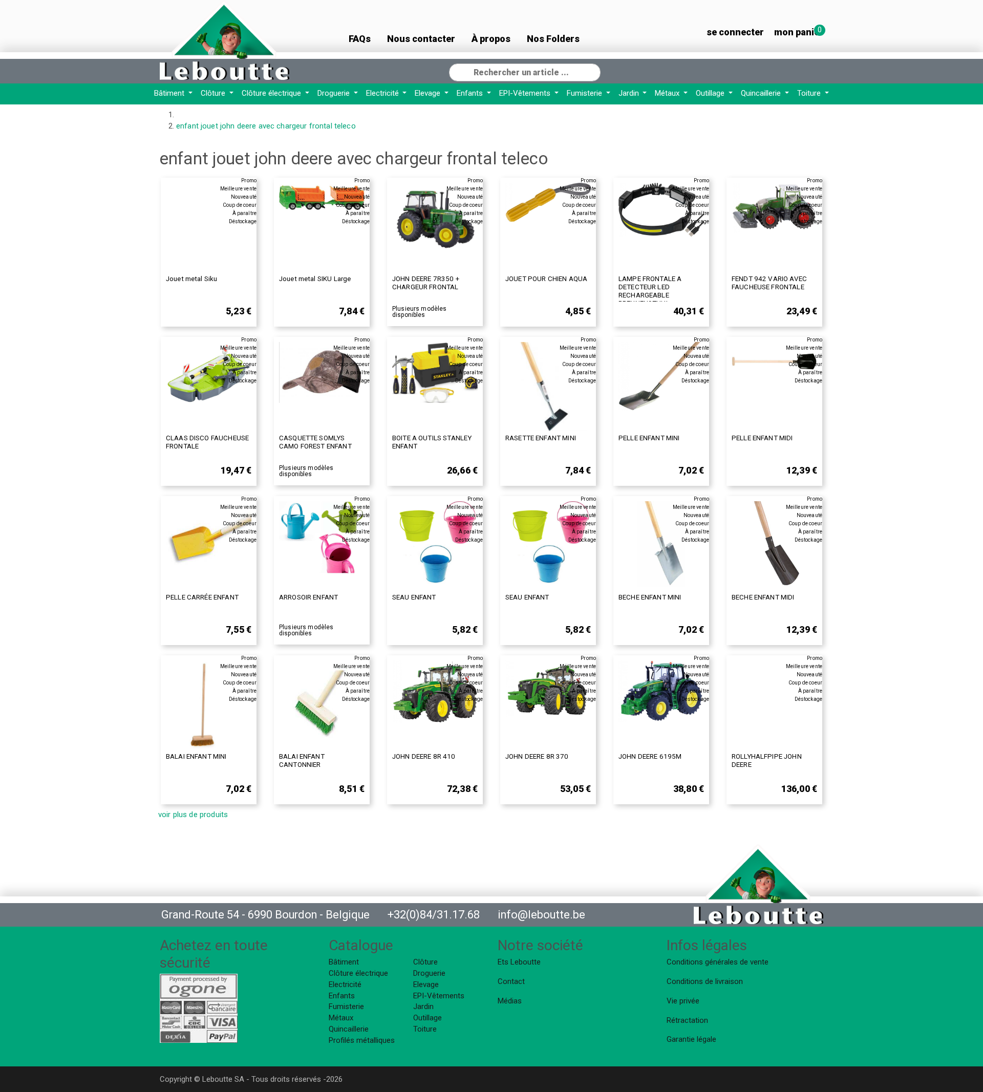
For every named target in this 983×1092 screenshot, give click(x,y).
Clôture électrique (272, 93)
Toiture (810, 93)
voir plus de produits (193, 814)
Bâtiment (170, 93)
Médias (510, 1000)
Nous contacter (421, 38)
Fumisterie (585, 93)
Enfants (471, 93)
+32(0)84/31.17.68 (434, 914)
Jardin (629, 93)
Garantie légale (691, 1039)
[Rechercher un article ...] (592, 71)
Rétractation (687, 1020)
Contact (511, 981)
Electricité (383, 93)
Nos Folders (553, 38)
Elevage (428, 93)
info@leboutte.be (541, 914)
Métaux (668, 93)
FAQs (360, 38)
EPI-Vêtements (525, 93)
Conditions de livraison (705, 981)
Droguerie (334, 93)
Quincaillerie (762, 93)
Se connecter (735, 32)
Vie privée (683, 1000)
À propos (491, 38)
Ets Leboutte (519, 962)
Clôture (214, 93)
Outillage (711, 93)
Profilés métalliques (362, 1040)
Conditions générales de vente (717, 962)
